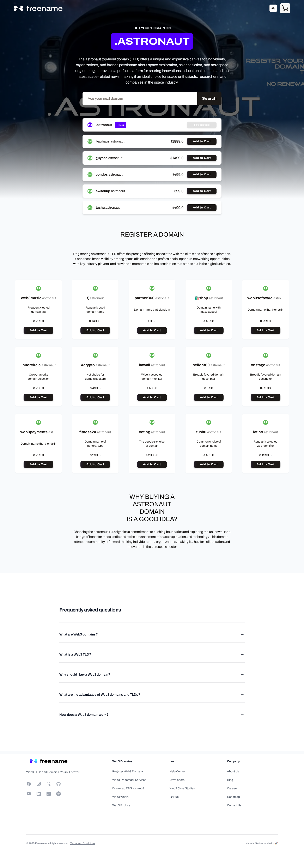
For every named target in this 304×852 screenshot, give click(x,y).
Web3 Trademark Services (129, 779)
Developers (177, 779)
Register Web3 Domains (128, 771)
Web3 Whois (120, 796)
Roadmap (233, 796)
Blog (230, 779)
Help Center (177, 771)
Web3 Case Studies (182, 788)
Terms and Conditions (82, 843)
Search (209, 98)
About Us (233, 771)
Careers (232, 788)
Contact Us (234, 805)
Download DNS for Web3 (128, 788)
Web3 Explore (121, 805)
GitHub (174, 796)
